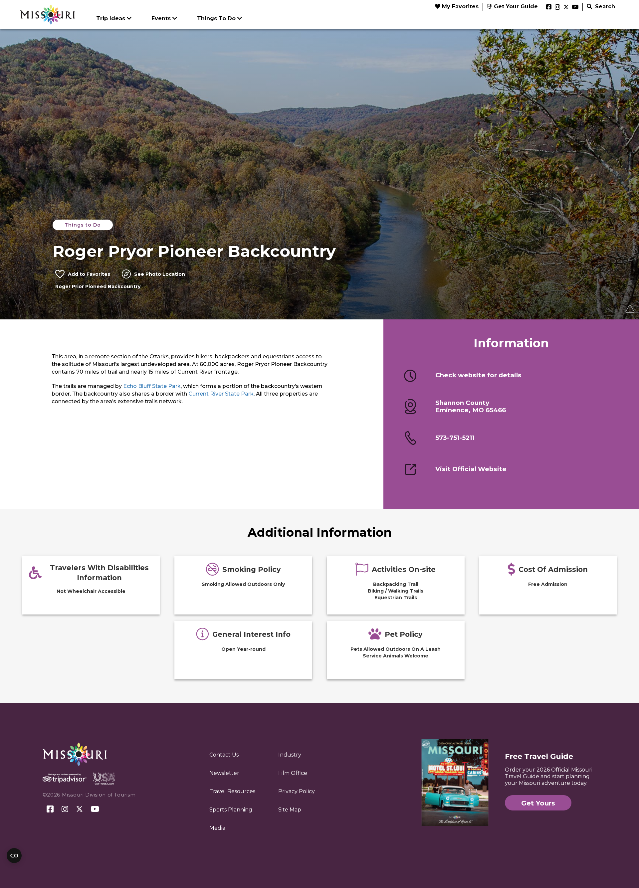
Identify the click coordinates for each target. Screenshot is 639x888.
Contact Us (224, 755)
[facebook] (548, 7)
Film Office (292, 773)
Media (217, 828)
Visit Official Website (471, 469)
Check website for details (478, 375)
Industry (289, 755)
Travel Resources (232, 791)
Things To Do (216, 18)
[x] (566, 7)
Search (604, 6)
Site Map (289, 809)
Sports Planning (230, 809)
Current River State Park (221, 394)
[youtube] (575, 7)
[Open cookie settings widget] (14, 855)
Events (161, 18)
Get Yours (538, 803)
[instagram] (557, 7)
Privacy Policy (296, 791)
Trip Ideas (110, 18)
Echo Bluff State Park (152, 386)
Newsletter (224, 773)
